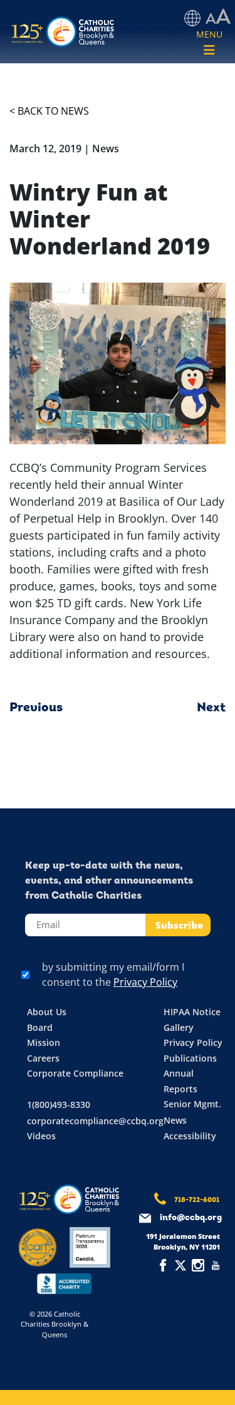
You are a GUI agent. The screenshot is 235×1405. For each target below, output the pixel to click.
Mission (43, 1042)
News (175, 1120)
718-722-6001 (196, 1200)
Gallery (179, 1027)
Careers (43, 1058)
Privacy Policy (145, 982)
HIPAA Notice (192, 1012)
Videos (41, 1136)
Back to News (53, 111)
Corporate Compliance (75, 1073)
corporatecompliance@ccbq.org (95, 1121)
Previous (36, 708)
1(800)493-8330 (58, 1104)
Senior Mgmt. (192, 1104)
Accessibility (190, 1136)
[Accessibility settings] (218, 16)
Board (40, 1027)
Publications (190, 1058)
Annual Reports (180, 1081)
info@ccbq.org (191, 1218)
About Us (46, 1012)
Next (211, 708)
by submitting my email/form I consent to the (113, 974)
